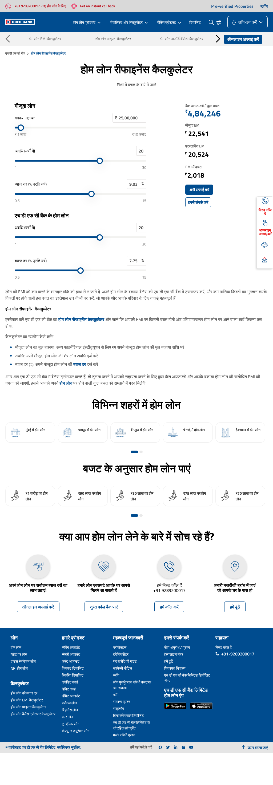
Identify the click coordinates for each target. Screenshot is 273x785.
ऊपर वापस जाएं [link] (258, 747)
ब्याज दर (79, 364)
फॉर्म (115, 694)
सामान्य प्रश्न (121, 701)
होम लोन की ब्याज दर (24, 693)
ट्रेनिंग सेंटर (121, 654)
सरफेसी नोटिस (122, 668)
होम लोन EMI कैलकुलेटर (45, 38)
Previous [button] (9, 38)
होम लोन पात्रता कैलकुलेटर (113, 38)
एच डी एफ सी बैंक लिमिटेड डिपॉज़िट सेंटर (187, 678)
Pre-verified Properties (232, 6)
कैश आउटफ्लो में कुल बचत (202, 105)
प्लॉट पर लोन (19, 654)
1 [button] (134, 452)
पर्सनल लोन (69, 703)
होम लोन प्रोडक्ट (84, 22)
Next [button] (216, 38)
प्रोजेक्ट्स (119, 647)
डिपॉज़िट (195, 22)
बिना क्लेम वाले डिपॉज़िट (128, 715)
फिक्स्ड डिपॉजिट (73, 668)
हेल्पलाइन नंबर (173, 654)
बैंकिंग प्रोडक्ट (166, 22)
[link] (160, 747)
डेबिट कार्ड (69, 689)
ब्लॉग (264, 6)
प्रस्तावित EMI (195, 146)
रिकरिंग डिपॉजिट (72, 675)
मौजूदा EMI (192, 125)
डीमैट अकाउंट (71, 696)
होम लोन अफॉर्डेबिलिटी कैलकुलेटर (181, 38)
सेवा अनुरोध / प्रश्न (177, 647)
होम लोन (65, 383)
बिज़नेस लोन (70, 710)
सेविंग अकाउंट (71, 647)
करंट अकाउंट (70, 661)
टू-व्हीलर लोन (70, 724)
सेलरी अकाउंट (71, 654)
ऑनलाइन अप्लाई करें (243, 39)
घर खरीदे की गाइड (125, 661)
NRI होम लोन (19, 668)
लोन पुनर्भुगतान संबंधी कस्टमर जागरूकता (132, 684)
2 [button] (141, 452)
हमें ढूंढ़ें (235, 607)
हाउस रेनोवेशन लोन (23, 661)
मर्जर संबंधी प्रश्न (124, 735)
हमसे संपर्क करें (198, 202)
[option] (30, 432)
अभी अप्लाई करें (199, 189)
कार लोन (67, 717)
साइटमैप (118, 708)
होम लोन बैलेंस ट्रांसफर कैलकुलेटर (33, 714)
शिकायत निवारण (175, 668)
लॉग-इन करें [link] (247, 22)
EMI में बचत (193, 167)
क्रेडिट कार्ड (70, 682)
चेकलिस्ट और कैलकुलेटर (126, 22)
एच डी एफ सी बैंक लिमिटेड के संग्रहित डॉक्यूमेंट (131, 725)
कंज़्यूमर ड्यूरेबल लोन (75, 730)
